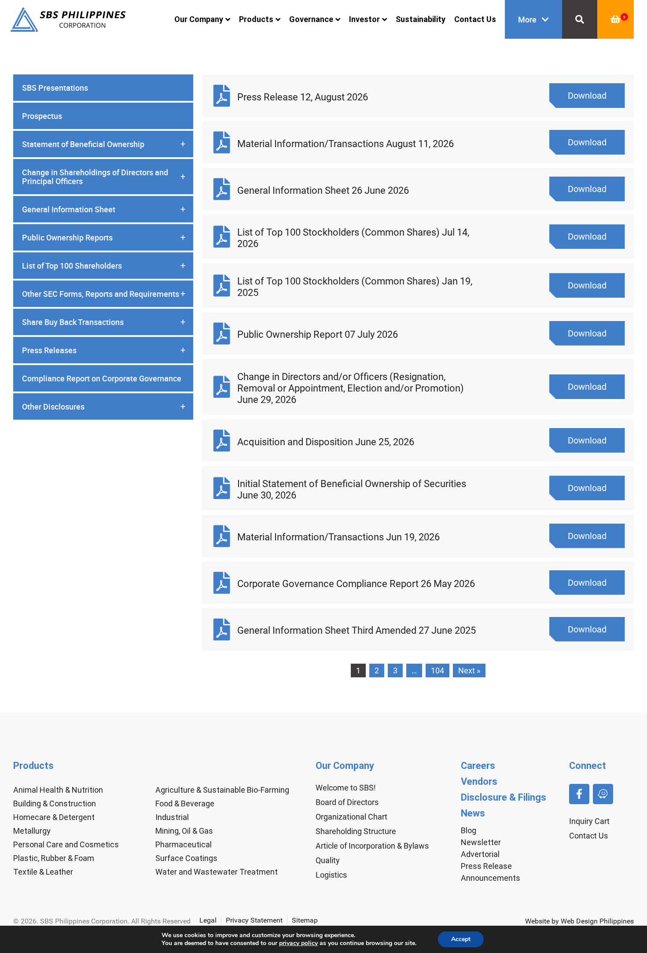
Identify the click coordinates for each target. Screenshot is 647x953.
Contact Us (475, 19)
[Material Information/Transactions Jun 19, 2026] (222, 536)
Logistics (331, 874)
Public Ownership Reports (103, 237)
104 (437, 670)
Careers (478, 765)
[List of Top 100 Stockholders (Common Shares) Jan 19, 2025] (222, 285)
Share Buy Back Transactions (103, 322)
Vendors (479, 781)
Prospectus (42, 116)
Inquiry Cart (589, 821)
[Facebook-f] (579, 794)
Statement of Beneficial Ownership (103, 144)
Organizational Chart (351, 816)
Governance (311, 19)
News (473, 813)
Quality (328, 860)
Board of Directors (347, 802)
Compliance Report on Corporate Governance (101, 378)
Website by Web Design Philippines (579, 921)
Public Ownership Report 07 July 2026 (317, 334)
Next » (469, 670)
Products (256, 19)
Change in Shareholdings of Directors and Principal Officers (103, 176)
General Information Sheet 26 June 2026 (323, 190)
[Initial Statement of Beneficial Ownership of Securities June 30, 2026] (222, 488)
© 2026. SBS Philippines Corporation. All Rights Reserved (102, 921)
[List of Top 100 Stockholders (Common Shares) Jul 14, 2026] (222, 236)
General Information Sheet (103, 209)
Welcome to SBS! (346, 787)
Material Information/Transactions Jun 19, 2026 (338, 537)
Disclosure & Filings (503, 797)
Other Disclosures (103, 406)
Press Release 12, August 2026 (302, 97)
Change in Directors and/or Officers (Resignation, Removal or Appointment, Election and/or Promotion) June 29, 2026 (350, 388)
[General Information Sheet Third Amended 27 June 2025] (222, 629)
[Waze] (603, 794)
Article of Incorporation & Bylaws (372, 845)
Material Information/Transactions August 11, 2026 (345, 143)
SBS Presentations (55, 87)
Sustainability (420, 19)
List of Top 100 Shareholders (103, 265)
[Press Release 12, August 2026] (222, 96)
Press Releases (103, 350)
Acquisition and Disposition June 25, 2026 (325, 441)
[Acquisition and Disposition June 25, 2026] (222, 440)
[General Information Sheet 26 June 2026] (222, 189)
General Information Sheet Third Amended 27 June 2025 (356, 630)
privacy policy (298, 943)
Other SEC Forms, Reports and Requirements (103, 293)
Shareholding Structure (356, 831)
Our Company (198, 19)
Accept (461, 939)
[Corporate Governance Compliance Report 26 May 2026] (222, 583)
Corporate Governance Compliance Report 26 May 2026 (356, 583)
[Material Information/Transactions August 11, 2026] (222, 142)
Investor (364, 19)
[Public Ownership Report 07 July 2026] (222, 333)
